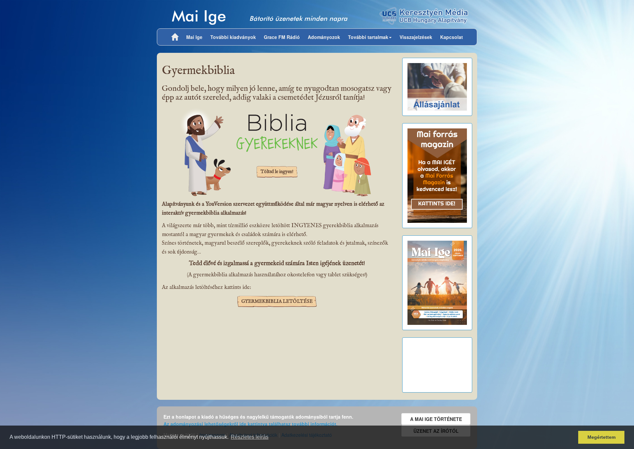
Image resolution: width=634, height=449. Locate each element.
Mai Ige (199, 15)
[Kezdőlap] (174, 37)
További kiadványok (233, 37)
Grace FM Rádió (282, 37)
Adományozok (324, 37)
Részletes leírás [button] (249, 437)
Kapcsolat (451, 37)
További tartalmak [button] (368, 37)
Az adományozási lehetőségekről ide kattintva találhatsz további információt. (250, 424)
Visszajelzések (416, 37)
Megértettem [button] (601, 437)
